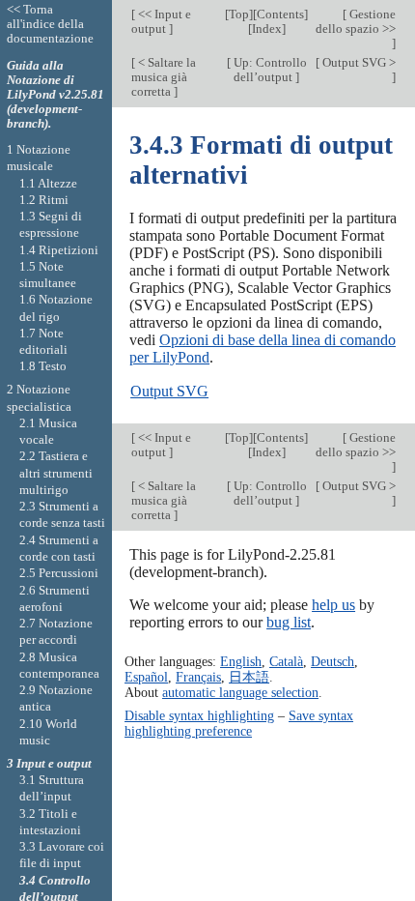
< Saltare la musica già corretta (163, 77)
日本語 (249, 676)
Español (146, 676)
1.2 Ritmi (44, 199)
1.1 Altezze (48, 183)
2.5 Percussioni (58, 573)
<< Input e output (161, 21)
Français (198, 676)
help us (333, 604)
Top (239, 14)
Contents (280, 14)
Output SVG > (357, 62)
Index (267, 28)
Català (286, 661)
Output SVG (169, 391)
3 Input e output (49, 763)
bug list (288, 622)
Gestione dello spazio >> (356, 21)
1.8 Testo (43, 366)
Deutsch (332, 661)
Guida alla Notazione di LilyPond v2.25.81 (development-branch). (55, 94)
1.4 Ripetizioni (58, 250)
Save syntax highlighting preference (238, 723)
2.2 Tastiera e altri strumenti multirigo (56, 473)
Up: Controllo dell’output (269, 69)
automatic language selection (240, 692)
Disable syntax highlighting (199, 715)
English (241, 661)
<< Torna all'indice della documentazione (50, 23)
